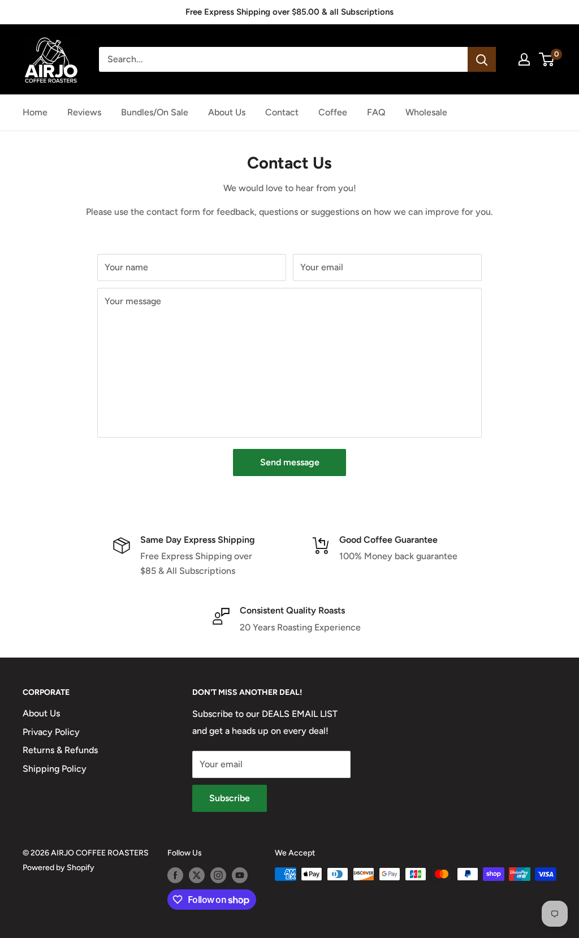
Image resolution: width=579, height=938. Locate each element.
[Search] (482, 59)
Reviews (84, 112)
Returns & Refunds (60, 750)
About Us (226, 112)
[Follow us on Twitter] (197, 875)
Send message (289, 462)
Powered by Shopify (58, 867)
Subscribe (229, 798)
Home (35, 112)
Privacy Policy (51, 732)
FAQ (376, 112)
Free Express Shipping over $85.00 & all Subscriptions (289, 12)
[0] (547, 59)
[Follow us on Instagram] (218, 875)
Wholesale (426, 112)
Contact (282, 112)
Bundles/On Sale (154, 112)
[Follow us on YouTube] (240, 875)
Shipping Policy (55, 768)
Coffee (332, 112)
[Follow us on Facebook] (175, 875)
